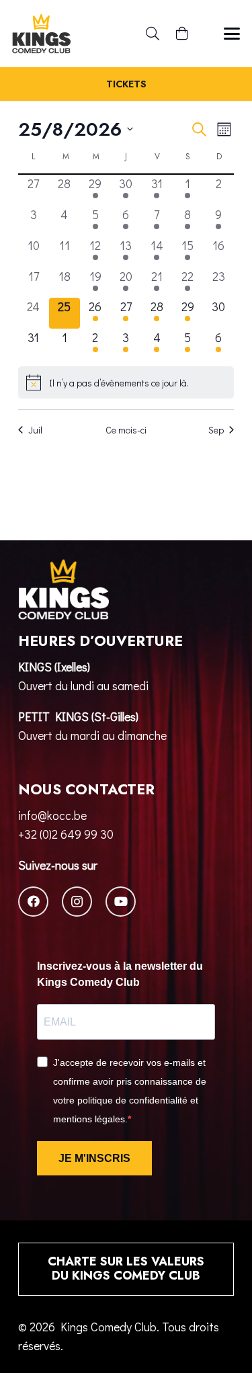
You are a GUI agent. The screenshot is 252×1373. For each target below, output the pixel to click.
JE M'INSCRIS (94, 1158)
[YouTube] (121, 901)
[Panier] (182, 33)
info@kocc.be (52, 815)
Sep (216, 429)
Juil (35, 429)
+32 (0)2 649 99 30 (66, 834)
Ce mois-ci (126, 429)
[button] (152, 33)
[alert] (126, 382)
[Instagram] (77, 901)
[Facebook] (33, 901)
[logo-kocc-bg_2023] (41, 33)
